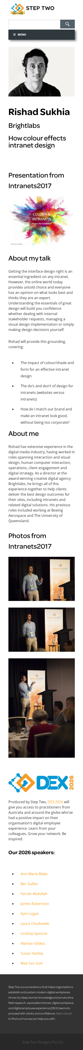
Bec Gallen (29, 883)
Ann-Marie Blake (34, 873)
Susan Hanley (32, 953)
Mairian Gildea (33, 943)
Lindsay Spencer (34, 933)
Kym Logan (30, 913)
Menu (22, 34)
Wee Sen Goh (32, 963)
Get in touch (64, 1013)
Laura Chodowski (35, 923)
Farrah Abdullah (34, 893)
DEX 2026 (56, 801)
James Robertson (35, 903)
